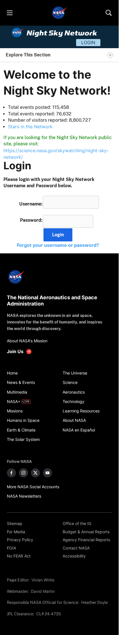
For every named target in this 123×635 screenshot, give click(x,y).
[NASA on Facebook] (11, 472)
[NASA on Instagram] (23, 472)
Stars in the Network (30, 126)
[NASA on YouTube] (47, 472)
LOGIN (88, 42)
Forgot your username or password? (58, 245)
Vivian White (42, 579)
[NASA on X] (35, 472)
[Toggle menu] (9, 12)
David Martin (43, 591)
